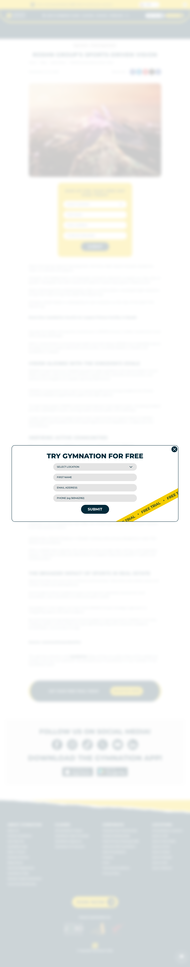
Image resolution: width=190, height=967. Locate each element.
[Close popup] (174, 449)
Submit (95, 509)
